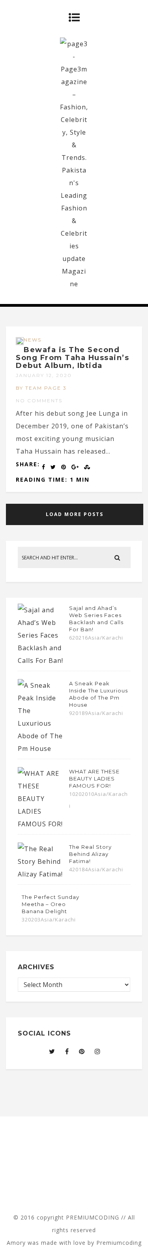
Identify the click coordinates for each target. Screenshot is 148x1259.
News (32, 340)
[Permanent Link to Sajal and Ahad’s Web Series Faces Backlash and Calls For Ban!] (41, 660)
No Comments (39, 400)
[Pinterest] (82, 1051)
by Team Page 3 (41, 388)
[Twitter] (52, 1051)
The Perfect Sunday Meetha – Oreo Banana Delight (50, 904)
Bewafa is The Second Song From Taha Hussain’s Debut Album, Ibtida (72, 357)
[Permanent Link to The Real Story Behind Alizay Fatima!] (41, 874)
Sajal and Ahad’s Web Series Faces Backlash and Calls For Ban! (96, 618)
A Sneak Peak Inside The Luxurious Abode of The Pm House (98, 694)
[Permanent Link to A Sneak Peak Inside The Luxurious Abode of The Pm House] (41, 748)
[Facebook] (67, 1051)
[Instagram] (98, 1051)
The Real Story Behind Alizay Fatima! (90, 854)
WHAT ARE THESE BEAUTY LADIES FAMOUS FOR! (94, 778)
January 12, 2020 (44, 375)
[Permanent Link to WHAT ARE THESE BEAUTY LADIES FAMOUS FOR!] (41, 824)
